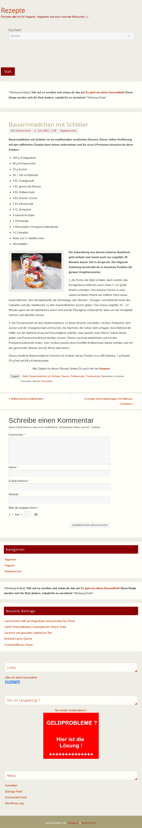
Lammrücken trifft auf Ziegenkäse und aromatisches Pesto (39, 621)
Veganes (9, 565)
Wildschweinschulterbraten (26, 398)
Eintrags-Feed (13, 791)
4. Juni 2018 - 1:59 (45, 130)
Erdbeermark (77, 376)
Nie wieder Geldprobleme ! (71, 710)
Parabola (73, 823)
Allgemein (10, 559)
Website (13, 494)
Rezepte (13, 10)
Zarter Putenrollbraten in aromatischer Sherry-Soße (35, 626)
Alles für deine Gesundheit (21, 677)
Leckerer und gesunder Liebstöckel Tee (28, 632)
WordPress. (89, 823)
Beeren (65, 376)
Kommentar (17, 434)
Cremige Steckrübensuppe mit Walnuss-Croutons (108, 401)
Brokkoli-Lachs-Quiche (18, 638)
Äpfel (25, 376)
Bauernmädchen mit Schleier (44, 376)
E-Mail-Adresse (19, 480)
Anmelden (11, 785)
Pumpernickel (93, 376)
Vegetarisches (68, 130)
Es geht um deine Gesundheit (105, 92)
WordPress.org (14, 803)
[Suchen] (129, 36)
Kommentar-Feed (15, 797)
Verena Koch (23, 130)
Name (13, 467)
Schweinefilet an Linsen (18, 644)
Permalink (47, 381)
